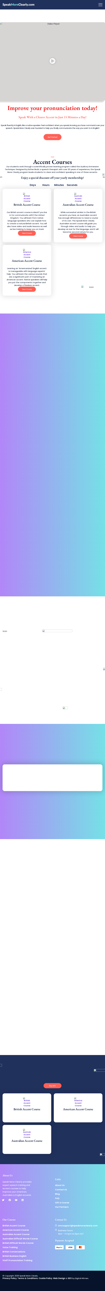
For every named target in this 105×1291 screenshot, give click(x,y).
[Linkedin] (22, 1200)
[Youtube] (16, 1200)
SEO (70, 1278)
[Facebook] (9, 1200)
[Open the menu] (100, 4)
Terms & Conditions (28, 1278)
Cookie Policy (45, 1278)
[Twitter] (3, 1200)
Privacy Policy (10, 1278)
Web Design (59, 1278)
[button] (52, 61)
